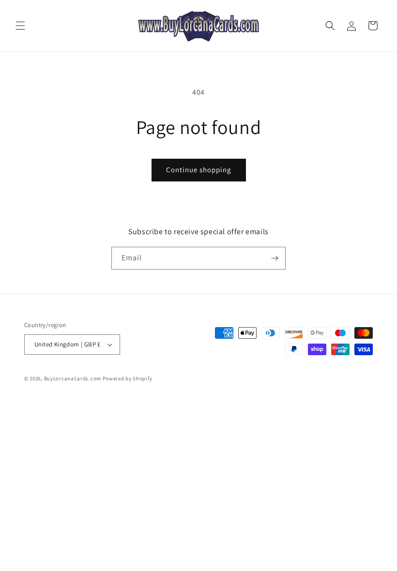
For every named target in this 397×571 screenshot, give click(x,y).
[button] (20, 25)
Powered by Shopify (128, 378)
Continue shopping (198, 169)
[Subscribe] (274, 258)
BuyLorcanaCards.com (72, 378)
